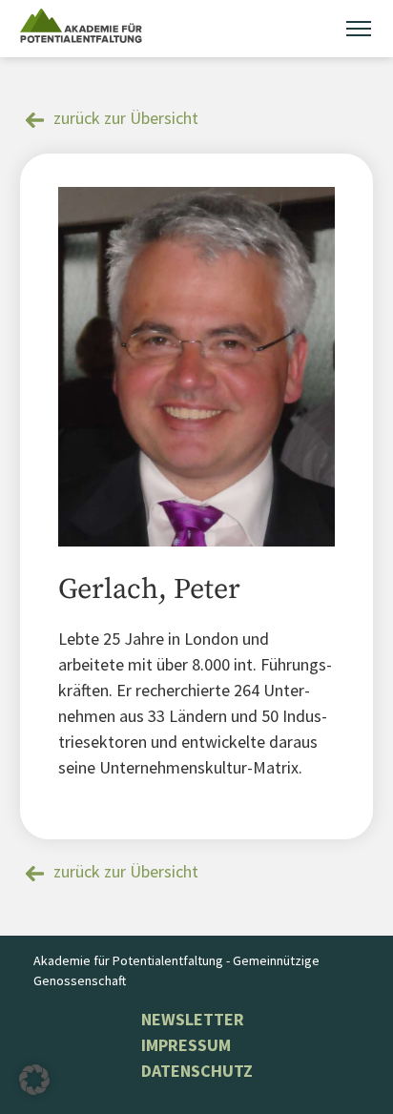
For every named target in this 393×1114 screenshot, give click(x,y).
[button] (34, 1079)
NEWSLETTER (192, 1019)
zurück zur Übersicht (125, 118)
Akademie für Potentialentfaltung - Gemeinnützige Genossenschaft (176, 970)
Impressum (186, 1045)
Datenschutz (197, 1071)
